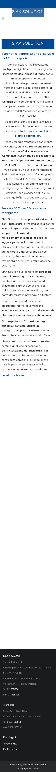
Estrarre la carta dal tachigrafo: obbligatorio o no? (28, 487)
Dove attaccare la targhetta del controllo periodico (28, 421)
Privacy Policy (10, 743)
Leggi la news (27, 434)
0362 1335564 (14, 722)
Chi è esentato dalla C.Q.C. (28, 626)
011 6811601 (13, 694)
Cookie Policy (10, 749)
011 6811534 (12, 689)
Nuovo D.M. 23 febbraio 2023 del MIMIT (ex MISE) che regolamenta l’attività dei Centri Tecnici (28, 557)
